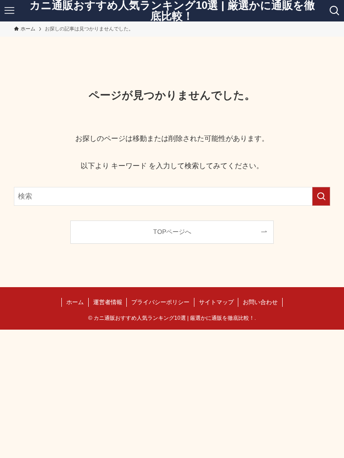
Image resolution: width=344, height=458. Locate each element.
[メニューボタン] (9, 10)
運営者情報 (107, 302)
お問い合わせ (260, 302)
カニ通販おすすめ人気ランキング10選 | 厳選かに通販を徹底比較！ (172, 10)
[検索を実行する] (321, 196)
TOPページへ (172, 231)
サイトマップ (216, 302)
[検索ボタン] (334, 10)
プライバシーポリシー (160, 302)
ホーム (75, 302)
